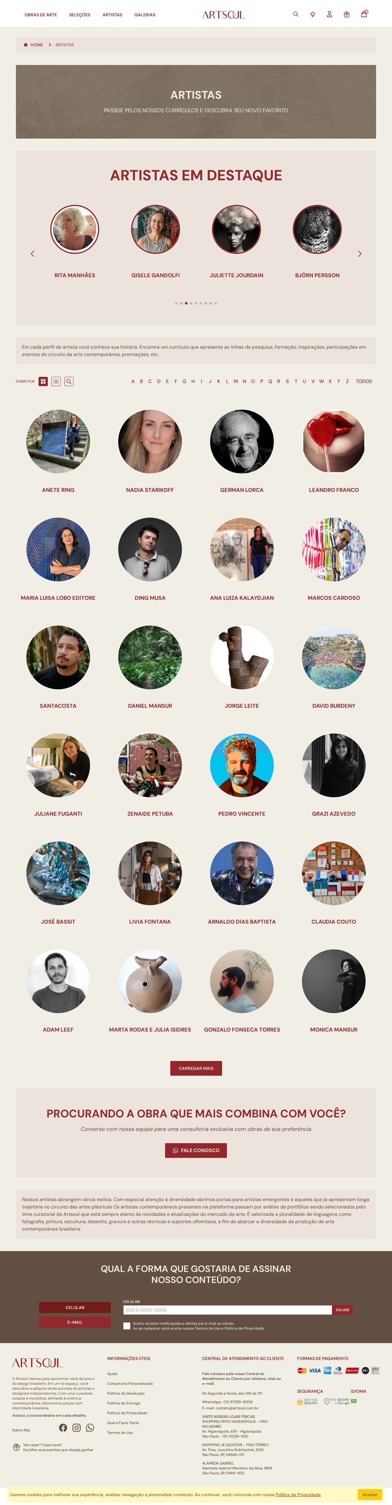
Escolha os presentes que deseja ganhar (58, 1449)
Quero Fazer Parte (123, 1422)
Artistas (112, 14)
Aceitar (370, 1494)
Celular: (131, 1301)
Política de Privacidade (127, 1413)
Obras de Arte (40, 14)
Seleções (79, 14)
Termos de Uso (208, 1328)
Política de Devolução (126, 1393)
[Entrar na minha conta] (329, 14)
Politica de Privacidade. (244, 1328)
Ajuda (112, 1373)
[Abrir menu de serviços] (312, 14)
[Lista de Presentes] (346, 14)
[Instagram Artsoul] (76, 1428)
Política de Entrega (123, 1403)
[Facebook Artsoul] (63, 1428)
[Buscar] (296, 14)
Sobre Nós (21, 1430)
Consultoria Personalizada (130, 1383)
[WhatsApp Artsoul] (90, 1428)
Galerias (144, 14)
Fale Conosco (200, 1150)
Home (37, 45)
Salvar (342, 1310)
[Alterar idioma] (354, 1401)
